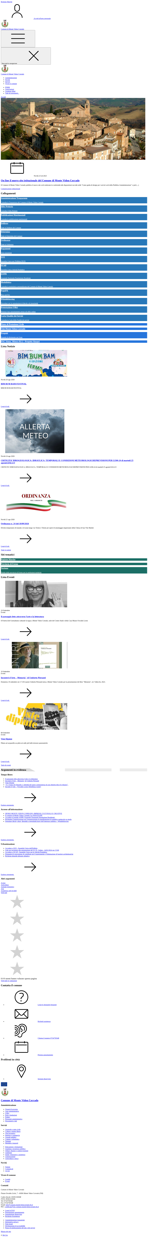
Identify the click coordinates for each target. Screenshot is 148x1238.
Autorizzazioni (10, 1157)
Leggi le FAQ (10, 1210)
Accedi (3, 97)
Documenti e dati (11, 1121)
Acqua (3, 883)
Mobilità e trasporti (11, 1143)
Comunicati (9, 1169)
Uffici (7, 1113)
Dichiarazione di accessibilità (15, 1226)
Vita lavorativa (10, 1133)
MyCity (5, 1235)
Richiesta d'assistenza (12, 1216)
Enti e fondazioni (11, 1115)
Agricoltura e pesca (11, 1158)
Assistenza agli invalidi (9, 891)
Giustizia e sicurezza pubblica (15, 1149)
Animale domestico (7, 887)
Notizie (7, 1167)
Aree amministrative (12, 1111)
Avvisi (7, 1171)
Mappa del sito (6, 1231)
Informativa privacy (12, 1222)
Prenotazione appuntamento (14, 1212)
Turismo (8, 1141)
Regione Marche (6, 2)
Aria (2, 889)
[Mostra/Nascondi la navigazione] (18, 38)
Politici (7, 1117)
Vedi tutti (4, 893)
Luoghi (7, 1179)
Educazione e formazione (14, 1147)
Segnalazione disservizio (13, 1214)
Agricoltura (5, 885)
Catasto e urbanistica (12, 1139)
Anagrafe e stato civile (12, 1129)
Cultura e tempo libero (12, 1131)
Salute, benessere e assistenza (15, 1155)
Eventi (7, 1181)
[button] (11, 78)
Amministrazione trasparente (15, 1220)
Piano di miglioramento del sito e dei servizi (20, 1228)
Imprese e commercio (12, 1135)
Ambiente (8, 1153)
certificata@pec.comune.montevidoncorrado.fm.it (22, 1207)
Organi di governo (11, 1109)
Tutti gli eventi (6, 765)
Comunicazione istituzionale (10, 189)
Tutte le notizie (6, 550)
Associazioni (9, 89)
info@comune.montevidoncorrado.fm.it (19, 1205)
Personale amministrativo (13, 1119)
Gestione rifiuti (10, 91)
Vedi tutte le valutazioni (9, 981)
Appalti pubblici (10, 1137)
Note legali (9, 1224)
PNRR (7, 87)
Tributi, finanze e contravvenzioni (16, 1151)
